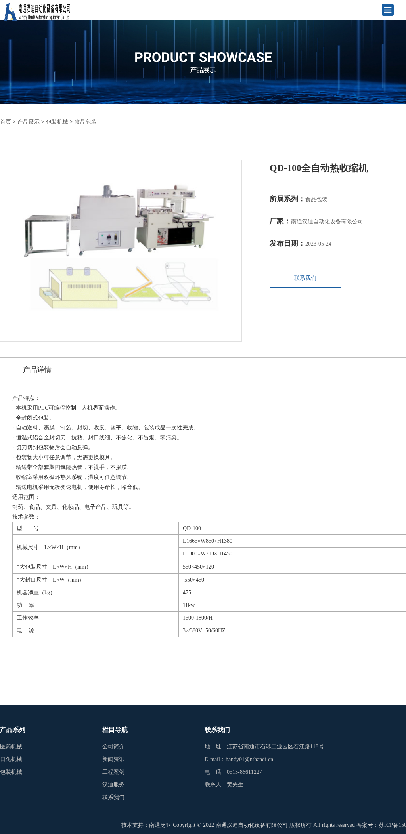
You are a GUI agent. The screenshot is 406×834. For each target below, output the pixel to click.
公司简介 (113, 747)
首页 (5, 122)
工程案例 (113, 772)
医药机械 (11, 747)
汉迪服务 (113, 785)
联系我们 (305, 278)
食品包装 (86, 122)
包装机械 (57, 122)
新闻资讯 (113, 759)
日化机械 (11, 759)
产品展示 (28, 122)
